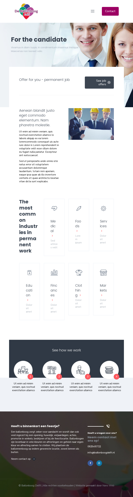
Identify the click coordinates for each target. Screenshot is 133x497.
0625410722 (94, 446)
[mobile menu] (92, 11)
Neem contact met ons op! (102, 439)
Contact (110, 11)
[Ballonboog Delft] (26, 11)
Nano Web (108, 485)
